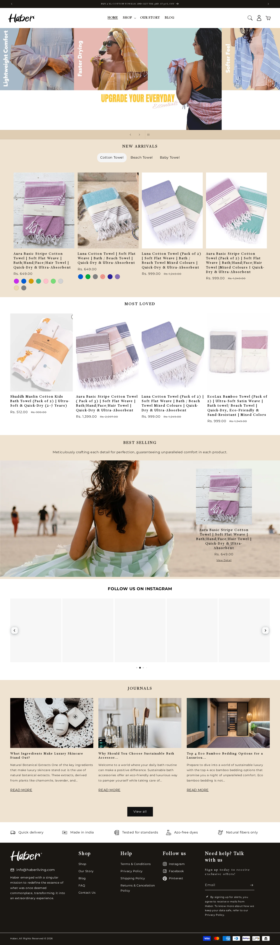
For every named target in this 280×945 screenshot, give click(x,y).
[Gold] (31, 281)
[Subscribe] (249, 885)
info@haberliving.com (35, 870)
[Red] (102, 276)
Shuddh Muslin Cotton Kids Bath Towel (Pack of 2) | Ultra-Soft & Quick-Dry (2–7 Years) (40, 401)
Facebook (176, 871)
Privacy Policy (131, 871)
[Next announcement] (268, 4)
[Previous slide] (130, 134)
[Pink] (45, 281)
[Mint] (38, 281)
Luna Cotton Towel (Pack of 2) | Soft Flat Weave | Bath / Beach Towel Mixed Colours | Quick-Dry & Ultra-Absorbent (171, 260)
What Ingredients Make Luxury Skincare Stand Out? (46, 756)
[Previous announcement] (11, 4)
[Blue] (23, 281)
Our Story (86, 871)
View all (140, 811)
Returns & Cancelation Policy (138, 888)
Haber (14, 938)
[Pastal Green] (53, 281)
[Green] (87, 276)
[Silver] (60, 281)
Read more (21, 790)
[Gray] (23, 287)
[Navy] (110, 276)
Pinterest (176, 878)
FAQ (82, 885)
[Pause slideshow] (149, 134)
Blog (82, 878)
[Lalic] (16, 281)
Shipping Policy (133, 878)
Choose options (44, 239)
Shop (82, 864)
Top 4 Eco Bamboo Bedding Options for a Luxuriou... (225, 756)
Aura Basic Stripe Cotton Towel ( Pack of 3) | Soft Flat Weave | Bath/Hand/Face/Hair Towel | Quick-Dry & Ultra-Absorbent (107, 403)
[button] (129, 18)
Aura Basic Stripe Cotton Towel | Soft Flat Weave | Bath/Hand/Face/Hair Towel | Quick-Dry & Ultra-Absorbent (42, 260)
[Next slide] (139, 134)
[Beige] (16, 287)
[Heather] (117, 276)
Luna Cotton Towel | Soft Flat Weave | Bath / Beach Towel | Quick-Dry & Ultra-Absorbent (107, 258)
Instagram (177, 864)
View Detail (224, 560)
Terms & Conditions (136, 864)
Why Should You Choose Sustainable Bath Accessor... (136, 756)
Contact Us (87, 892)
